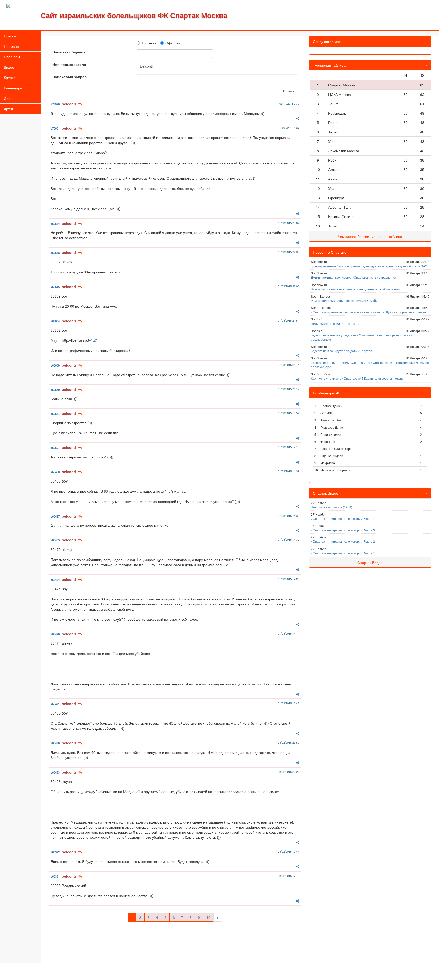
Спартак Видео (370, 562)
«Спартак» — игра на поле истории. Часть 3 (343, 530)
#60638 (55, 253)
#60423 (55, 772)
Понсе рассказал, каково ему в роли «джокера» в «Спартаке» (355, 289)
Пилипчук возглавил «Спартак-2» (335, 323)
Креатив (10, 77)
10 (208, 917)
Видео (9, 67)
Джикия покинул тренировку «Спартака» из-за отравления (353, 277)
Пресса (10, 35)
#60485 (55, 540)
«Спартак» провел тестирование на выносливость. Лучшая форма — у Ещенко (368, 312)
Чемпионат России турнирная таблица (370, 236)
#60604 (55, 321)
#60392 (55, 852)
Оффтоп (172, 42)
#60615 (55, 287)
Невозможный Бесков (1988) (331, 507)
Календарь (13, 87)
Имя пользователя (69, 64)
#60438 (55, 743)
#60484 (55, 580)
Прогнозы (12, 56)
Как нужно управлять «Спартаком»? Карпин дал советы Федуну (357, 378)
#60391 (55, 876)
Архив (9, 108)
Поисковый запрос (69, 76)
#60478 (55, 634)
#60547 (55, 414)
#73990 (55, 104)
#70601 (55, 128)
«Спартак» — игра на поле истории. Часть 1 (343, 553)
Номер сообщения (68, 51)
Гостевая (11, 46)
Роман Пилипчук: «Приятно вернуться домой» (344, 300)
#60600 (55, 365)
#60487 (55, 516)
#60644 (55, 224)
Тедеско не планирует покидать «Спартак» (342, 351)
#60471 (55, 704)
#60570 (55, 389)
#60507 (55, 448)
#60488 (55, 472)
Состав (9, 98)
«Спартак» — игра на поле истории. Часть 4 (343, 518)
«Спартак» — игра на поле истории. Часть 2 (343, 541)
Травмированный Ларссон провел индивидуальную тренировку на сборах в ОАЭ (369, 266)
